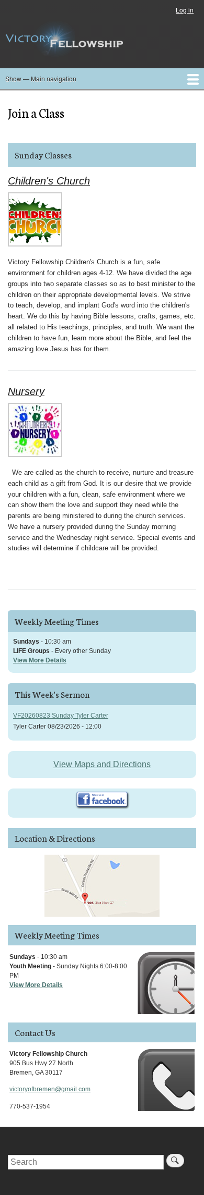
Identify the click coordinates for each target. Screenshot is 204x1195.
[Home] (64, 39)
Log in (185, 9)
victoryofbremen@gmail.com (49, 1089)
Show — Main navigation (40, 78)
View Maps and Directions (102, 764)
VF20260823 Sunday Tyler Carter (60, 715)
